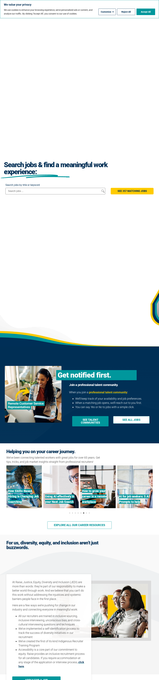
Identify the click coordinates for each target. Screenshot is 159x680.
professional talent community (108, 392)
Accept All (146, 12)
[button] (132, 191)
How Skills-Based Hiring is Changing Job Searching (23, 496)
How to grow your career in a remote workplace (94, 496)
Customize (106, 12)
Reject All (126, 12)
